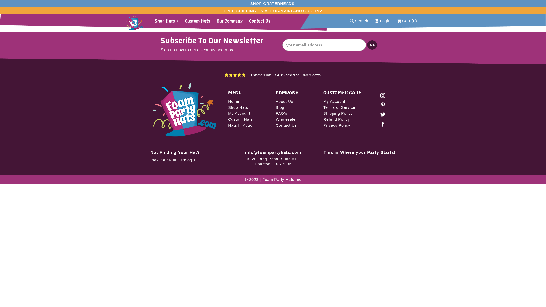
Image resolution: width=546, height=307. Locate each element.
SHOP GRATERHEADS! (273, 3)
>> (372, 45)
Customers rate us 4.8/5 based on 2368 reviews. (285, 75)
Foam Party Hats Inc (281, 179)
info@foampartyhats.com (273, 152)
